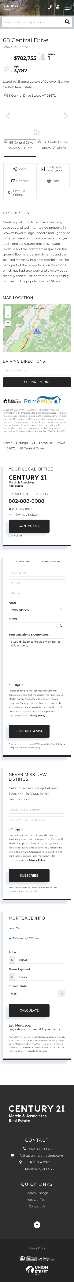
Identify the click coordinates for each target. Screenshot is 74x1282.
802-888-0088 (50, 7)
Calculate (29, 1010)
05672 (11, 448)
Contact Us (29, 526)
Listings (22, 443)
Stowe (60, 443)
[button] (67, 22)
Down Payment (19, 969)
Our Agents (16, 536)
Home (7, 443)
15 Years (34, 938)
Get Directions (37, 382)
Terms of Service (27, 747)
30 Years (18, 938)
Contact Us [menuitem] (37, 1206)
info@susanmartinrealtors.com (40, 1156)
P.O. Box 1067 (39, 1166)
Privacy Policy (37, 715)
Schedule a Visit (51, 561)
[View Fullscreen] (8, 323)
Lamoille (45, 443)
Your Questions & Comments (29, 634)
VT (33, 443)
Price (12, 952)
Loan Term (16, 928)
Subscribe (29, 875)
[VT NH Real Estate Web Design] (37, 1270)
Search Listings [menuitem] (37, 1193)
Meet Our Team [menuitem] (37, 1200)
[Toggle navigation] (67, 7)
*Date (13, 602)
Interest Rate (18, 986)
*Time (13, 618)
